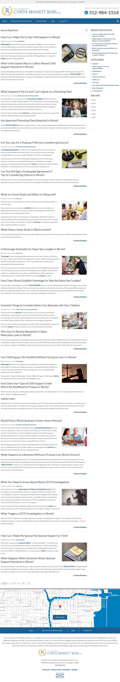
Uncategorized (97, 91)
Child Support (20, 41)
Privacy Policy (56, 670)
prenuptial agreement (43, 428)
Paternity (95, 82)
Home (4, 21)
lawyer (3, 58)
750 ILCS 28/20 (75, 74)
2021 (93, 117)
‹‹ (2, 583)
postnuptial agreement (10, 150)
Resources (46, 670)
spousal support (25, 543)
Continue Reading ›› (80, 83)
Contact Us (63, 21)
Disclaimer (66, 670)
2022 (93, 114)
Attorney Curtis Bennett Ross (21, 21)
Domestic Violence (98, 77)
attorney (25, 113)
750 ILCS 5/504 (68, 566)
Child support (5, 44)
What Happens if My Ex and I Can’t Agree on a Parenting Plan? (104, 40)
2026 (93, 100)
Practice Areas (42, 21)
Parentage (5, 256)
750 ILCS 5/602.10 (11, 125)
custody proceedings (35, 99)
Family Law (19, 198)
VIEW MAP (60, 617)
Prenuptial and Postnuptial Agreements (26, 146)
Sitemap (74, 670)
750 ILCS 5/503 (6, 465)
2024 (93, 107)
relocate (18, 312)
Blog (53, 21)
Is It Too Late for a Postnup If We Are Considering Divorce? (105, 44)
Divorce (95, 74)
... (26, 583)
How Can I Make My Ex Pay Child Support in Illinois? (103, 35)
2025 (93, 103)
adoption (27, 208)
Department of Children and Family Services (34, 489)
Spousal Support (20, 540)
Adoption (95, 64)
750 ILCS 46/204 (34, 285)
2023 (93, 110)
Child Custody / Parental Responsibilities (27, 95)
